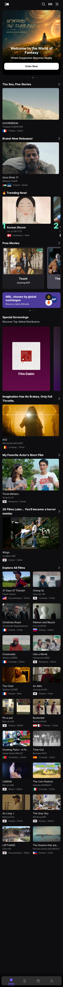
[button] (26, 77)
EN (50, 4)
